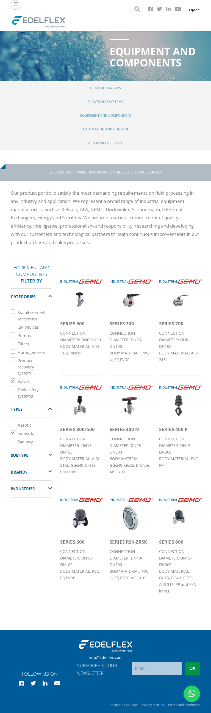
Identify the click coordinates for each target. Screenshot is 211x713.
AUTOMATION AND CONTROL (105, 129)
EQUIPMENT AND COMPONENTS (105, 115)
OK (192, 668)
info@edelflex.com (106, 657)
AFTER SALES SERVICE (105, 143)
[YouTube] (177, 9)
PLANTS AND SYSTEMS (105, 101)
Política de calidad (123, 705)
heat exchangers (105, 88)
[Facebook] (150, 9)
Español (194, 10)
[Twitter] (159, 9)
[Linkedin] (168, 9)
